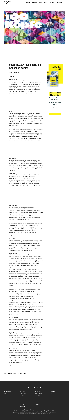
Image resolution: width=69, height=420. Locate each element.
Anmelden (55, 114)
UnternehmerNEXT (23, 404)
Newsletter (34, 2)
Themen (27, 2)
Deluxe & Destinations (39, 397)
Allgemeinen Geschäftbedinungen (57, 397)
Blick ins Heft (56, 67)
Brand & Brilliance (23, 393)
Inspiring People (22, 406)
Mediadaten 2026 (7, 391)
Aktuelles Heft (59, 2)
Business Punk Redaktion (14, 72)
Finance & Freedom (38, 395)
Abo (5, 393)
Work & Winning (22, 395)
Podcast (40, 2)
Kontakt (52, 395)
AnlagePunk (37, 402)
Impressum (52, 393)
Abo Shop (52, 2)
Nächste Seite (21, 367)
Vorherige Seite (13, 367)
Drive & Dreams (22, 397)
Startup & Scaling (38, 391)
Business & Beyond (38, 393)
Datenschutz (53, 391)
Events (45, 2)
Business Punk (8, 2)
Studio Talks (22, 402)
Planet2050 (37, 404)
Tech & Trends (10, 13)
